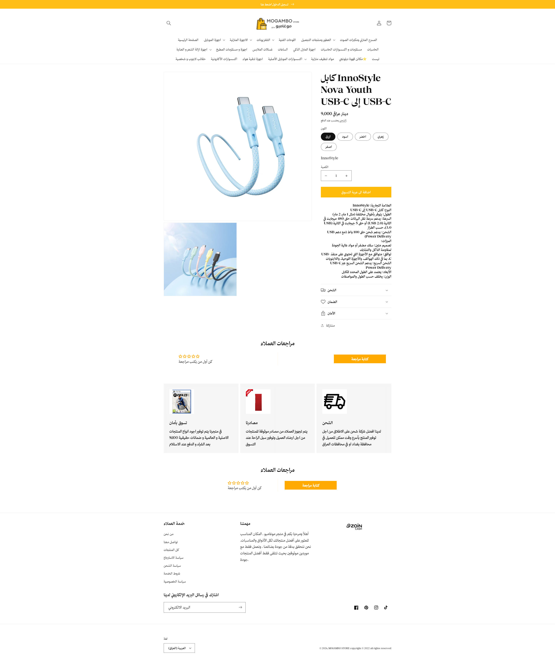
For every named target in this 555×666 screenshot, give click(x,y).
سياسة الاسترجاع (173, 557)
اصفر (329, 147)
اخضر (363, 136)
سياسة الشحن (172, 565)
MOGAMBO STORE (338, 648)
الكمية (324, 167)
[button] (169, 23)
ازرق (328, 136)
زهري (381, 136)
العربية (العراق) (177, 648)
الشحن (343, 120)
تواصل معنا (171, 542)
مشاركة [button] (330, 325)
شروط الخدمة (172, 573)
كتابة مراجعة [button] (359, 359)
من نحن (168, 534)
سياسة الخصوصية (175, 581)
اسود (345, 136)
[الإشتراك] (240, 607)
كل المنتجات (171, 550)
